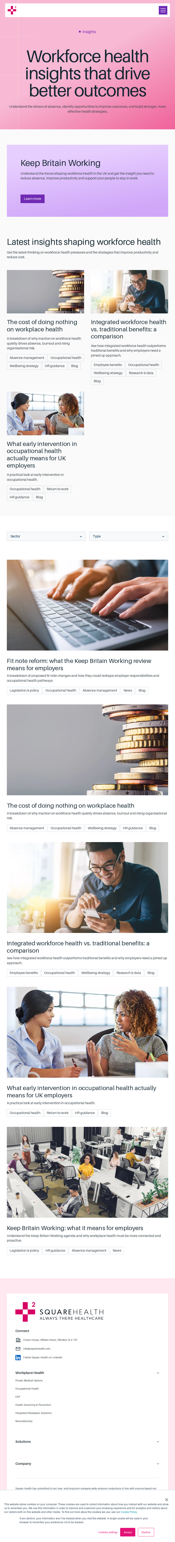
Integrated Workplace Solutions (33, 1413)
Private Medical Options (29, 1380)
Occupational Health (27, 1388)
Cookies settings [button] (108, 1532)
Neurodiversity (23, 1421)
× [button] (166, 1498)
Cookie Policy (129, 1512)
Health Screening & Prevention (33, 1404)
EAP (17, 1396)
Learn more (32, 199)
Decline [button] (145, 1532)
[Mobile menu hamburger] (163, 10)
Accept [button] (128, 1532)
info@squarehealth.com (36, 1348)
